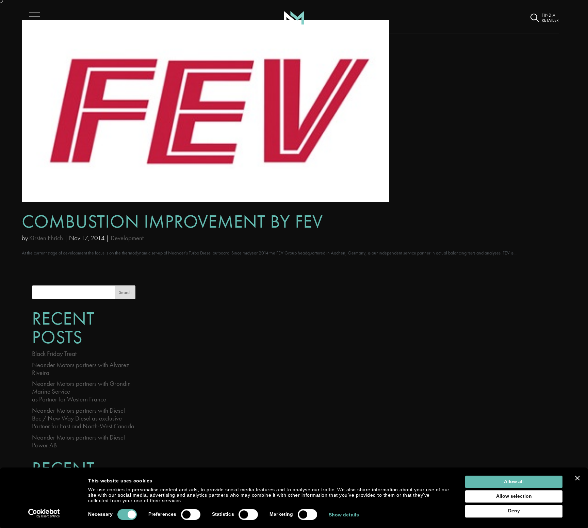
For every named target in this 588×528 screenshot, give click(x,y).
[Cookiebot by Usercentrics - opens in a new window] (44, 513)
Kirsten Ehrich (46, 238)
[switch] (190, 514)
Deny (514, 511)
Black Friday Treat (54, 353)
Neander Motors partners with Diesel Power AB (78, 441)
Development (127, 238)
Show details (344, 514)
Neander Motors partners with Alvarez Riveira (80, 369)
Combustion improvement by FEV (172, 221)
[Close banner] (577, 478)
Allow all (514, 481)
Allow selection (514, 496)
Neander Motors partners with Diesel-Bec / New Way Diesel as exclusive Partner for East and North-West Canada (83, 418)
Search (125, 292)
